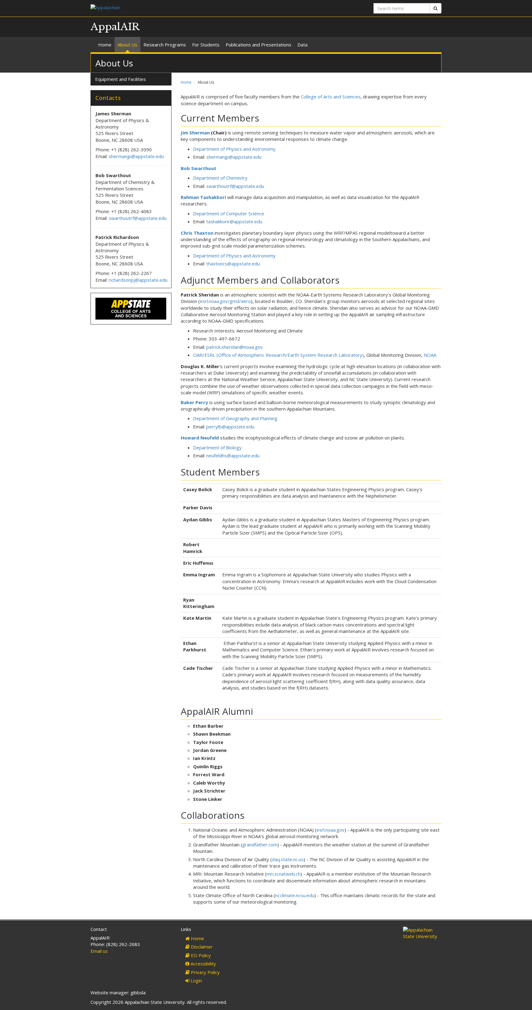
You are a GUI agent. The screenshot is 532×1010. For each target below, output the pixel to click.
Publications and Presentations (258, 45)
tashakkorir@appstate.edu (234, 221)
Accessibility (202, 963)
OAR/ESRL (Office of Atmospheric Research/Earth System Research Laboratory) (278, 355)
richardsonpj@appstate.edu (138, 280)
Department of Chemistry (220, 178)
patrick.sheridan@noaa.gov (234, 347)
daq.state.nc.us (288, 859)
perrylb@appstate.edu (230, 426)
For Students (206, 45)
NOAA (430, 355)
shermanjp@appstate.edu (233, 157)
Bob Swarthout (198, 168)
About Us (127, 45)
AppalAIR (115, 27)
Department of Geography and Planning (235, 418)
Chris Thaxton (197, 233)
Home (104, 45)
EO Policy (200, 955)
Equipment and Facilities (120, 79)
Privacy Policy (205, 972)
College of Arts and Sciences (331, 96)
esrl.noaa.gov (330, 830)
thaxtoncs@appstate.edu (233, 263)
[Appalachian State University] (176, 8)
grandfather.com (259, 844)
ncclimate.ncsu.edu (294, 895)
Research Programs (164, 45)
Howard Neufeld (200, 438)
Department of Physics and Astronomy (234, 149)
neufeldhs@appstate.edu (233, 455)
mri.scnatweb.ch (283, 874)
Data (302, 45)
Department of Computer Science (228, 213)
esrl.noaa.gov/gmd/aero (225, 301)
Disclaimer (201, 947)
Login (195, 980)
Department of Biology (217, 447)
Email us (99, 951)
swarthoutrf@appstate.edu (235, 186)
